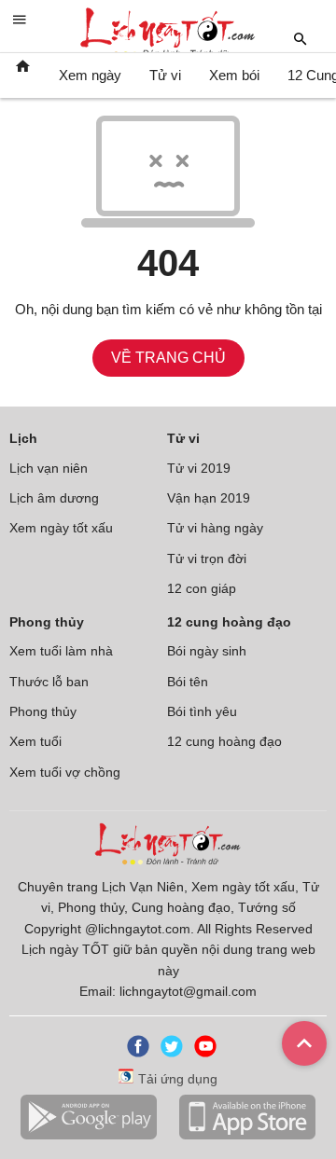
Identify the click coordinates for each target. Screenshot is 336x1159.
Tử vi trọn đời (206, 558)
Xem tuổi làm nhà (61, 650)
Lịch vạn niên (48, 468)
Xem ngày (90, 75)
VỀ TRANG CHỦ (168, 358)
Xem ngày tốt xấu (61, 527)
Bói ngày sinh (206, 650)
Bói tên (187, 681)
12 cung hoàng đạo (224, 741)
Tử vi (165, 75)
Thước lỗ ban (49, 681)
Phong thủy (43, 711)
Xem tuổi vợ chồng (64, 772)
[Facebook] (134, 1052)
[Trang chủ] (22, 75)
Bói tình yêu (202, 711)
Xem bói (234, 75)
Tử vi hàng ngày (215, 527)
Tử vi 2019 (199, 468)
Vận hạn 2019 (208, 497)
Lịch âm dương (54, 497)
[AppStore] (247, 1135)
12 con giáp (201, 588)
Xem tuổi (35, 741)
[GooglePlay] (89, 1135)
